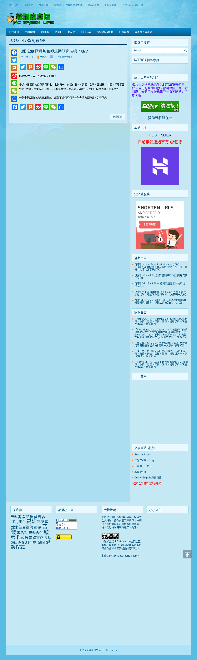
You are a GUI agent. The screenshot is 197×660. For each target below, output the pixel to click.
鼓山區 (15, 542)
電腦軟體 (30, 32)
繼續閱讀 (117, 117)
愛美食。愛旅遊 (143, 32)
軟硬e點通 (140, 471)
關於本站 (13, 5)
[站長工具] (66, 528)
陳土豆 (140, 351)
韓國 (41, 542)
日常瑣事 (124, 32)
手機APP (44, 57)
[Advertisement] (160, 413)
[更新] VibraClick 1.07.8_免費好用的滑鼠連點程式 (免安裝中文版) (160, 336)
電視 (37, 527)
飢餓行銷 (29, 542)
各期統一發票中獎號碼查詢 (68, 5)
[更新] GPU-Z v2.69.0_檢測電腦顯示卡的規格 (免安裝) (159, 284)
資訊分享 (86, 32)
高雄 (31, 521)
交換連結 (43, 5)
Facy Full (142, 361)
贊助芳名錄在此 (160, 118)
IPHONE (58, 32)
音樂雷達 (17, 517)
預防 (24, 538)
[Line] (14, 83)
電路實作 (36, 538)
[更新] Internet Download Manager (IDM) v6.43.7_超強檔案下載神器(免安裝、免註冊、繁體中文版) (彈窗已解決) (160, 267)
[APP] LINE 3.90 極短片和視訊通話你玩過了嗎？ (50, 51)
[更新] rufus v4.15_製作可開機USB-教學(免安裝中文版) (160, 276)
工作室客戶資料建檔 (132, 5)
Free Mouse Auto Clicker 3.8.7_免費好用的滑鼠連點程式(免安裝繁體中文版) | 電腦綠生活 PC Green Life (160, 332)
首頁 (37, 517)
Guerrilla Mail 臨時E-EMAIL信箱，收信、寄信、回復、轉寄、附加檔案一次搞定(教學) (161, 321)
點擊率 (42, 522)
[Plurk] (14, 68)
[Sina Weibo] (14, 75)
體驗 (29, 517)
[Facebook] (14, 52)
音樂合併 (35, 533)
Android (45, 32)
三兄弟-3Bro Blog (144, 460)
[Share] (14, 98)
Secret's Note (141, 454)
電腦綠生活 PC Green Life (103, 650)
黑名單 (22, 533)
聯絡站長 (28, 5)
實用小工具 (93, 5)
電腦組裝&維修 (105, 32)
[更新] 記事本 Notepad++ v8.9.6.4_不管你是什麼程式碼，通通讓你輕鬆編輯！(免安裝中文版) (160, 293)
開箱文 (71, 32)
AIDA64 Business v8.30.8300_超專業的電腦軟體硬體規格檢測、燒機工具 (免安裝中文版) (160, 301)
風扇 (48, 538)
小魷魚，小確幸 (143, 466)
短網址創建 (110, 5)
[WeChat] (14, 91)
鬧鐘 (14, 527)
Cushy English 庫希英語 (147, 477)
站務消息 (14, 32)
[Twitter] (14, 60)
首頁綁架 (25, 527)
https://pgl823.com (127, 555)
